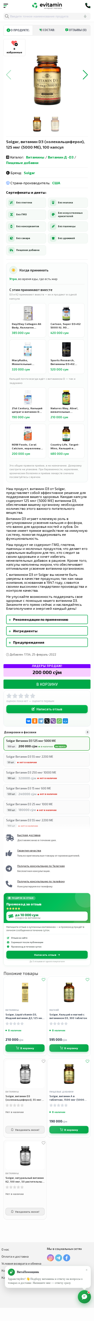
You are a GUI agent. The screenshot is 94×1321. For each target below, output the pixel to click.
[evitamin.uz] (47, 5)
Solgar (29, 173)
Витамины (35, 157)
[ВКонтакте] (28, 721)
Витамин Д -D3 (60, 157)
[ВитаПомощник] (84, 1296)
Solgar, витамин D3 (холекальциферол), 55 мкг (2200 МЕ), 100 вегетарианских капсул (23, 1097)
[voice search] (85, 16)
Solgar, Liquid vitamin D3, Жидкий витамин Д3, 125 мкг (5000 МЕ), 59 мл (24, 1016)
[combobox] (47, 16)
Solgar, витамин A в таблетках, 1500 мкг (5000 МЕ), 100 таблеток (66, 1097)
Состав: (48, 30)
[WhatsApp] (59, 721)
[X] (47, 721)
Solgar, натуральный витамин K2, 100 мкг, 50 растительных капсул (24, 1179)
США (56, 183)
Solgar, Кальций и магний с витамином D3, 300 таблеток (68, 1016)
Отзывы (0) (77, 30)
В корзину (47, 684)
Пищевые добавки (22, 162)
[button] (85, 75)
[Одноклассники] (34, 721)
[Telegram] (41, 721)
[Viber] (53, 721)
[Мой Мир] (65, 721)
